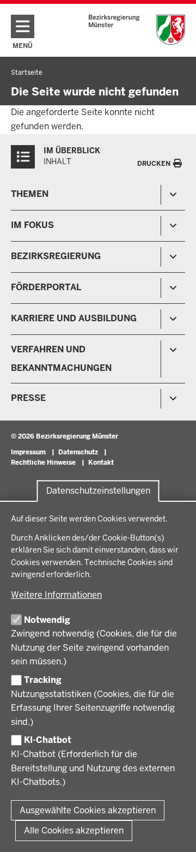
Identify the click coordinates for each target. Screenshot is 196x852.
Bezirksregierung (56, 256)
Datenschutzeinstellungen (98, 491)
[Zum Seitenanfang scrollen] (174, 832)
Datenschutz (78, 452)
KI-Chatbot (47, 740)
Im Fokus (32, 225)
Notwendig (47, 620)
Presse (28, 398)
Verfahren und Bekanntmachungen (61, 359)
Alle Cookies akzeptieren (74, 830)
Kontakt (101, 462)
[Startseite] (137, 30)
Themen (29, 194)
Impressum (28, 452)
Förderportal (46, 287)
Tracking (43, 680)
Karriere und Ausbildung (74, 318)
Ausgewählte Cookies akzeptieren (88, 810)
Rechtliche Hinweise (43, 462)
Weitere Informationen (56, 595)
